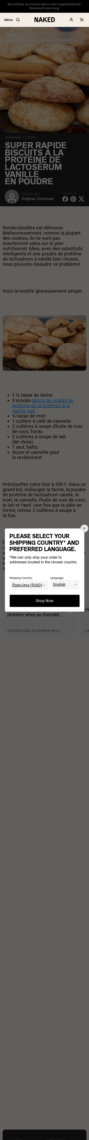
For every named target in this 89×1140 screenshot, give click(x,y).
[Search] (17, 19)
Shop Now (45, 600)
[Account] (71, 19)
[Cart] (81, 19)
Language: (57, 577)
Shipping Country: (21, 577)
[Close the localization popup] (84, 528)
